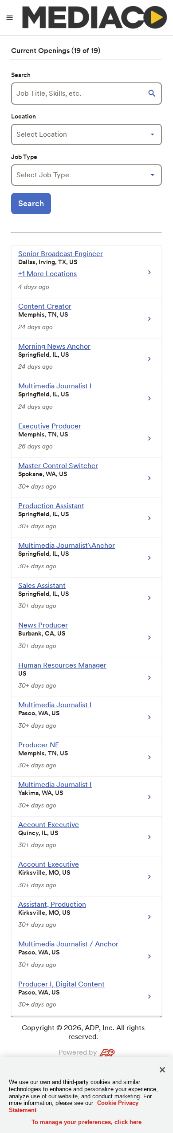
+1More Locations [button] (47, 273)
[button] (153, 93)
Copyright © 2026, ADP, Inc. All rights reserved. (83, 1032)
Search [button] (31, 203)
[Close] (162, 1070)
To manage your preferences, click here (86, 1122)
